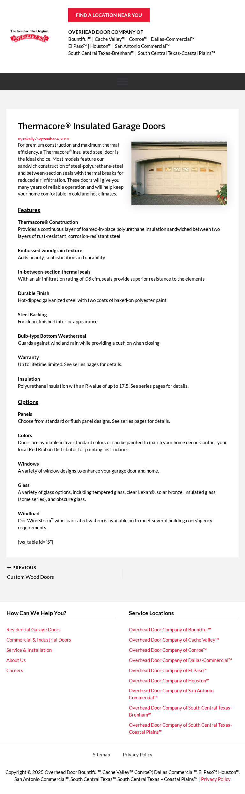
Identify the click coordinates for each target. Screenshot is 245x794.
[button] (122, 81)
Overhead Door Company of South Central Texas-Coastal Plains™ (180, 728)
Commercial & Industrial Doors (38, 640)
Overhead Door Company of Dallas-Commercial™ (180, 660)
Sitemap (101, 754)
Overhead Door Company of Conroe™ (168, 650)
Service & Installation (29, 650)
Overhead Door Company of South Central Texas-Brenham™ (180, 711)
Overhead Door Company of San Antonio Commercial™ (171, 694)
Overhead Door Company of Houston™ (169, 680)
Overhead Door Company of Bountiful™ (170, 629)
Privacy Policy (137, 754)
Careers (14, 670)
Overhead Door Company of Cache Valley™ (174, 640)
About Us (16, 660)
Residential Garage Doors (33, 629)
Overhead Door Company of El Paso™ (168, 670)
